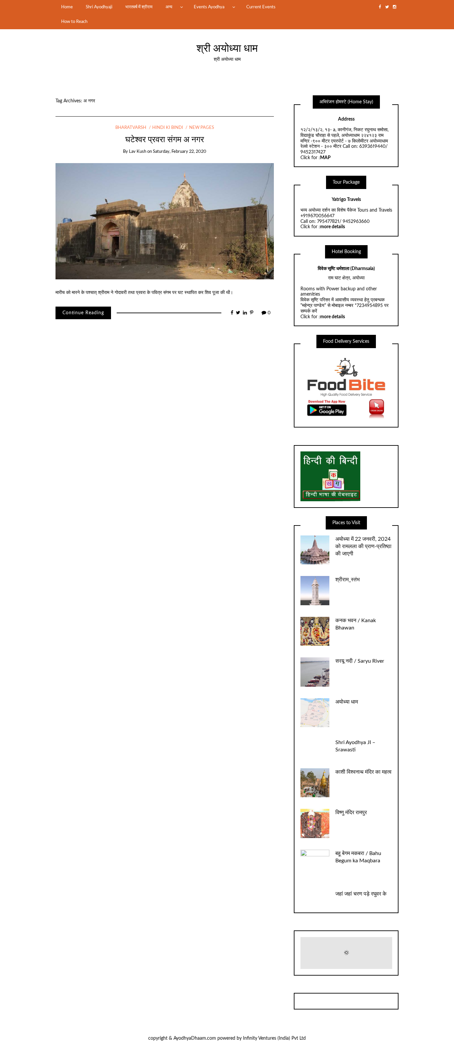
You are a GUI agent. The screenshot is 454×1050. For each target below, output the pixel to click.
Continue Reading (83, 313)
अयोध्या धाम (346, 702)
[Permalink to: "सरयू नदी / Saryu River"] (315, 672)
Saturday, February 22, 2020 (179, 151)
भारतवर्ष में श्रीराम (139, 7)
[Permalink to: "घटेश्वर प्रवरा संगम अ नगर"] (165, 221)
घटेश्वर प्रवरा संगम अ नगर (164, 140)
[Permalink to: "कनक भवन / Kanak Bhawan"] (315, 631)
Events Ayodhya (209, 7)
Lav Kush (137, 151)
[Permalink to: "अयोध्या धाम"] (315, 712)
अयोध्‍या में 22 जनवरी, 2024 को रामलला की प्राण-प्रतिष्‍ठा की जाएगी (363, 546)
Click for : (315, 157)
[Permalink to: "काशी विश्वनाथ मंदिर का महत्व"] (315, 782)
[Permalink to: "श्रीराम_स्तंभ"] (315, 590)
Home (67, 7)
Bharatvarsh (130, 128)
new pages (201, 128)
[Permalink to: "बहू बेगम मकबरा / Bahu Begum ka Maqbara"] (315, 864)
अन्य (169, 7)
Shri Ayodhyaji (99, 7)
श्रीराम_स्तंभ (347, 579)
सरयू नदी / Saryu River (359, 661)
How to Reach (74, 21)
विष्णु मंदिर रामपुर (351, 812)
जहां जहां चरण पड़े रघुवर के (361, 894)
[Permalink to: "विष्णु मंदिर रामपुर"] (315, 823)
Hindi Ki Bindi (167, 128)
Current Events (261, 7)
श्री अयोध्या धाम (227, 49)
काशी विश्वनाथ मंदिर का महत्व (363, 772)
